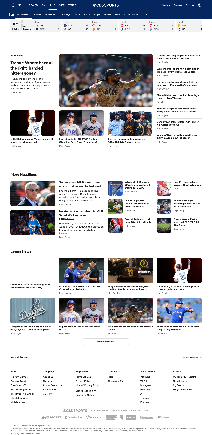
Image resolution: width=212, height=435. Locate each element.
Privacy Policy (83, 381)
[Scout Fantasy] (147, 417)
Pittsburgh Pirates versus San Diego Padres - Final (190, 26)
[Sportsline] (73, 416)
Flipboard (145, 402)
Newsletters (180, 381)
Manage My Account (184, 377)
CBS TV (47, 393)
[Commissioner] (114, 416)
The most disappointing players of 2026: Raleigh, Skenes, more (130, 128)
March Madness (19, 398)
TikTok (143, 381)
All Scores (27, 26)
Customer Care (116, 381)
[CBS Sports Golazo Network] (131, 410)
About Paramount (53, 385)
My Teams (178, 385)
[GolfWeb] (164, 417)
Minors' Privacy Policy (87, 385)
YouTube (145, 377)
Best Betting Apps (20, 389)
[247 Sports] (51, 416)
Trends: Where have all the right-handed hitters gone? (81, 80)
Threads (144, 398)
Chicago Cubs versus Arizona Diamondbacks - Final (76, 26)
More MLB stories (106, 341)
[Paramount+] (94, 416)
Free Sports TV (18, 385)
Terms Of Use (83, 377)
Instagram (145, 385)
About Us (48, 377)
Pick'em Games (19, 377)
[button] (154, 14)
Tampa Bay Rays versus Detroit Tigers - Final (47, 26)
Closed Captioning (85, 390)
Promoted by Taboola (189, 357)
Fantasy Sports (18, 381)
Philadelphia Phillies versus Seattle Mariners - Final (161, 26)
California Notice (85, 395)
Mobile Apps (17, 402)
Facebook (145, 389)
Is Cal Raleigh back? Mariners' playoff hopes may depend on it (32, 128)
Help (110, 377)
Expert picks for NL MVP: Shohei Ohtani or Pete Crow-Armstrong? (81, 128)
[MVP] (131, 416)
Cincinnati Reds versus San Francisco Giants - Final (104, 26)
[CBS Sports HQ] (100, 410)
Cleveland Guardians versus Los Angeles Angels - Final (133, 26)
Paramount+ (49, 389)
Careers (47, 381)
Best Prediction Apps (22, 393)
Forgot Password (182, 389)
